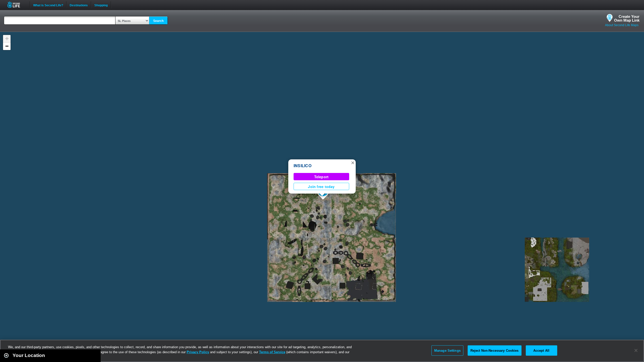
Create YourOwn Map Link (626, 18)
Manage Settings (447, 350)
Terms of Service (272, 352)
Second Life (16, 4)
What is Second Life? (48, 5)
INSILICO (302, 165)
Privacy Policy (198, 352)
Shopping (101, 5)
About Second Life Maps (621, 25)
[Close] (635, 350)
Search (158, 21)
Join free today (321, 186)
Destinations (79, 5)
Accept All (541, 350)
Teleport (321, 176)
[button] (353, 162)
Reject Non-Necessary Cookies (494, 350)
